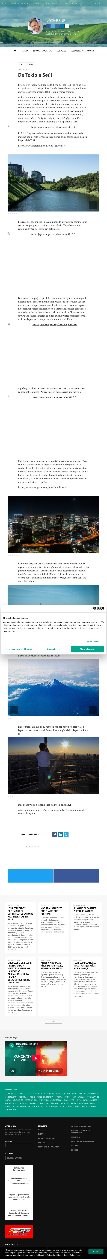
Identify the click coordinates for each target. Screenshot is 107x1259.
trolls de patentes (58, 1106)
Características (63, 1094)
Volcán (93, 1106)
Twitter (52, 26)
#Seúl (22, 64)
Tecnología (34, 1106)
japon (72, 1100)
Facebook (48, 26)
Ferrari (82, 1097)
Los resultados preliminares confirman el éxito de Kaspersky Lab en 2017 (20, 914)
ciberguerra (11, 1097)
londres (24, 1103)
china (82, 1094)
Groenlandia (31, 1100)
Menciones (25, 3)
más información (75, 1255)
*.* (14, 51)
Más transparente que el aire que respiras (51, 911)
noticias (65, 1103)
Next (93, 205)
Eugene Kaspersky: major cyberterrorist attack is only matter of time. (19, 1196)
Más (53, 1021)
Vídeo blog (56, 3)
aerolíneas (11, 1094)
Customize (52, 649)
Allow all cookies (87, 649)
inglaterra (56, 1100)
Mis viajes (61, 51)
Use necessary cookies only (19, 649)
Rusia (93, 1103)
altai (29, 1094)
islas (66, 1100)
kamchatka (83, 1100)
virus (85, 1106)
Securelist (75, 1146)
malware (34, 1103)
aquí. (69, 804)
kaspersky (94, 1100)
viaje (71, 1106)
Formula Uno (93, 1097)
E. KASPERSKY (14, 3)
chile (75, 1094)
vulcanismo (11, 1109)
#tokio (30, 64)
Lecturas (36, 3)
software (22, 1106)
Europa (59, 1097)
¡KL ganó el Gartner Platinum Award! (84, 910)
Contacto (74, 3)
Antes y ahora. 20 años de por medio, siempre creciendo (52, 965)
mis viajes (56, 1103)
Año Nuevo (49, 1094)
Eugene (32, 1097)
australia (38, 1094)
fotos (8, 1100)
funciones (18, 1100)
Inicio (4, 3)
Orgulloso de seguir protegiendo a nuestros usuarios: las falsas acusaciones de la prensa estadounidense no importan (20, 972)
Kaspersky (75, 1137)
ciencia (23, 1097)
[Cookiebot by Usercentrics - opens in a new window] (92, 608)
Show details (93, 641)
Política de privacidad (81, 1126)
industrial (44, 1100)
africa (21, 1094)
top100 (44, 1106)
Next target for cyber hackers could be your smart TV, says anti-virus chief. (19, 1180)
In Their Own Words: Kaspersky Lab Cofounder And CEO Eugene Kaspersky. (19, 1213)
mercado (45, 1103)
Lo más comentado (42, 51)
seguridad (10, 1106)
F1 (75, 1097)
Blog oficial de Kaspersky (82, 1141)
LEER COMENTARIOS (31, 834)
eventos (68, 1097)
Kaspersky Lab (12, 1103)
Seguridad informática (82, 51)
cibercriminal (93, 1094)
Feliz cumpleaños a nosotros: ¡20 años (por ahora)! (84, 965)
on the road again (80, 1103)
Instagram (57, 26)
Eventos (46, 3)
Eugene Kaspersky (45, 1097)
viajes (78, 1106)
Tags (66, 3)
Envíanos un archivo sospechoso (80, 1131)
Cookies (74, 1150)
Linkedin (62, 26)
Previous (14, 205)
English (96, 3)
